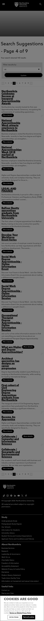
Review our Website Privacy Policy (20, 613)
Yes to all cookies (28, 617)
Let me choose (13, 617)
